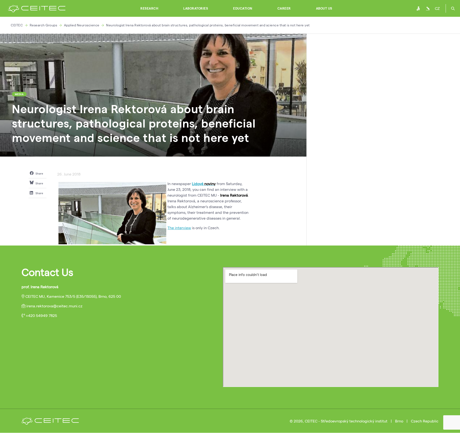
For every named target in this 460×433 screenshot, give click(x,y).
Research (149, 8)
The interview (179, 227)
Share (39, 173)
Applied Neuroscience (81, 25)
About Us (324, 8)
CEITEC (17, 25)
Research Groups (43, 25)
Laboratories (195, 8)
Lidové (198, 183)
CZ (437, 8)
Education (242, 8)
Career (284, 8)
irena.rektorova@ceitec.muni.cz (54, 306)
